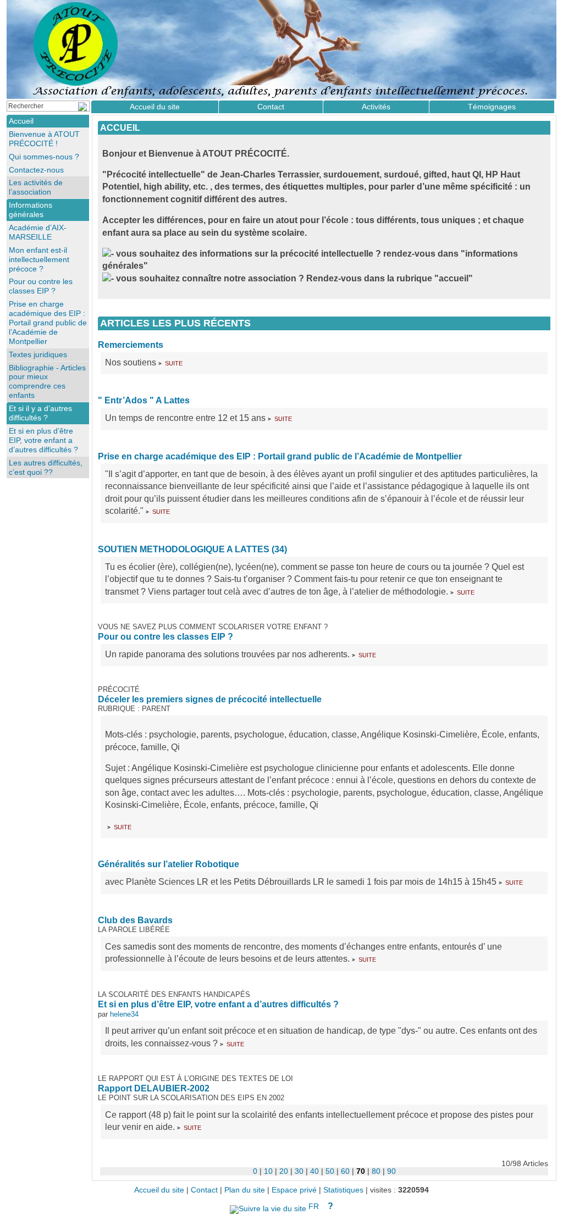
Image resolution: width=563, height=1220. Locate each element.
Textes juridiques (38, 354)
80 (376, 1171)
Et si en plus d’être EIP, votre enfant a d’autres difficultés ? (218, 1004)
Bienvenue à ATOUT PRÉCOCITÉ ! (44, 139)
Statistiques (343, 1190)
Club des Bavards (135, 920)
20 (283, 1171)
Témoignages (492, 106)
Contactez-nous (36, 169)
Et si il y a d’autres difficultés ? (40, 413)
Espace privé (294, 1190)
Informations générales (30, 210)
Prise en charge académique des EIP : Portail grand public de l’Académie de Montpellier (280, 456)
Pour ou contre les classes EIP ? (165, 636)
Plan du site (244, 1190)
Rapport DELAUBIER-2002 (153, 1088)
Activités (376, 106)
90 (391, 1171)
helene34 (124, 1014)
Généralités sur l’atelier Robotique (168, 864)
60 (345, 1171)
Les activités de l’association (36, 187)
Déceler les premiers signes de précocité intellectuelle (210, 699)
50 (329, 1171)
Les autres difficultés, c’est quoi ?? (45, 467)
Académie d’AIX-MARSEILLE (38, 232)
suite (174, 362)
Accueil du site (155, 106)
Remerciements (130, 345)
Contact (270, 106)
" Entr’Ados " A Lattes (144, 400)
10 (268, 1171)
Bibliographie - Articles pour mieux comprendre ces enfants (47, 381)
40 (314, 1171)
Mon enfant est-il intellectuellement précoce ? (39, 259)
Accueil (120, 127)
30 (299, 1171)
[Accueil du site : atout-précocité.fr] (281, 49)
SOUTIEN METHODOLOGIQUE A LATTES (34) (192, 549)
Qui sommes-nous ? (44, 156)
